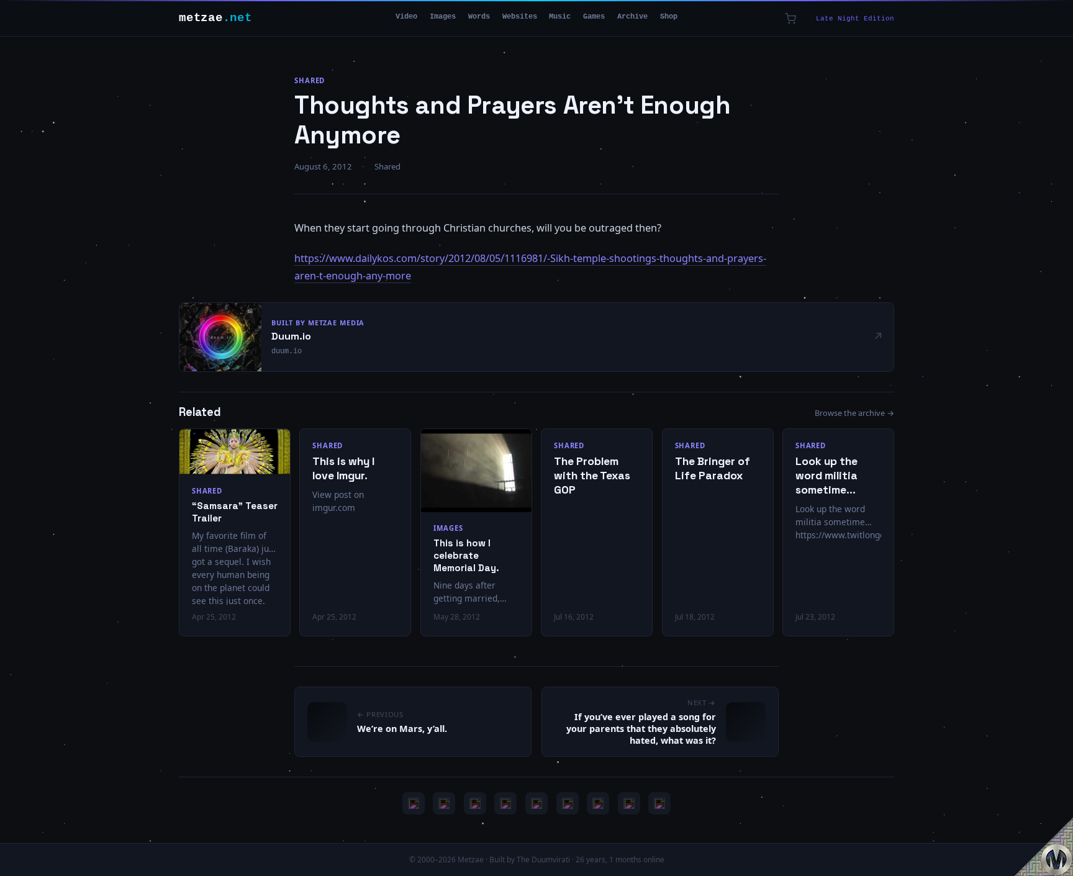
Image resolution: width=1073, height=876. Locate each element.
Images (443, 16)
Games (594, 16)
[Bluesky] (475, 803)
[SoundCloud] (536, 803)
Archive (632, 16)
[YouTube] (413, 803)
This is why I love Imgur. (343, 468)
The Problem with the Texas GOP (592, 475)
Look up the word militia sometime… (826, 475)
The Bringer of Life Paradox (712, 468)
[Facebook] (598, 803)
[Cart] (790, 18)
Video (406, 16)
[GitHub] (505, 803)
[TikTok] (567, 803)
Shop (668, 16)
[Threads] (629, 803)
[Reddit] (659, 803)
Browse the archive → (854, 412)
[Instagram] (444, 803)
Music (560, 16)
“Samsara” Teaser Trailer (235, 512)
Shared (309, 80)
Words (479, 16)
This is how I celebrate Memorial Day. (466, 555)
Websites (519, 16)
